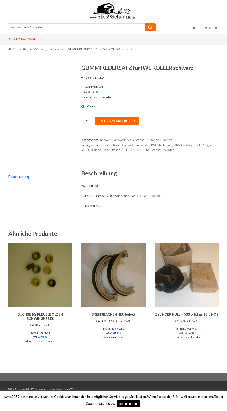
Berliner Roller (111, 145)
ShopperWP (67, 389)
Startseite (20, 49)
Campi (126, 145)
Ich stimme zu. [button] (128, 403)
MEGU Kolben (91, 150)
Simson (115, 150)
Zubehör (152, 140)
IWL (154, 145)
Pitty (105, 150)
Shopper (40, 389)
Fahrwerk (56, 49)
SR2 (131, 150)
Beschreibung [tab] (18, 176)
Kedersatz (165, 145)
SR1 (124, 150)
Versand (92, 91)
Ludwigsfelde (192, 145)
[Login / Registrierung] (194, 28)
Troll (147, 150)
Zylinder (168, 150)
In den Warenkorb (117, 121)
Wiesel (38, 49)
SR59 (130, 140)
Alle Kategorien (22, 39)
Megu (207, 145)
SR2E (139, 150)
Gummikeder (141, 145)
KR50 (178, 145)
